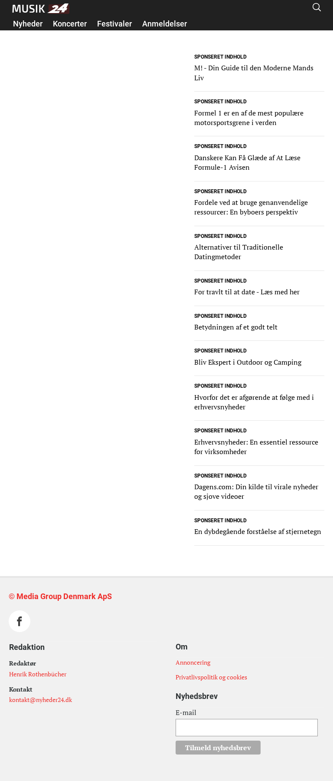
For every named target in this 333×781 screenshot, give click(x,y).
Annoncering (193, 662)
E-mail (186, 712)
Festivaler (114, 23)
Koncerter (70, 23)
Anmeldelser (164, 23)
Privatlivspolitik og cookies (211, 677)
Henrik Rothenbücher (37, 674)
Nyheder (27, 23)
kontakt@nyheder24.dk (40, 699)
